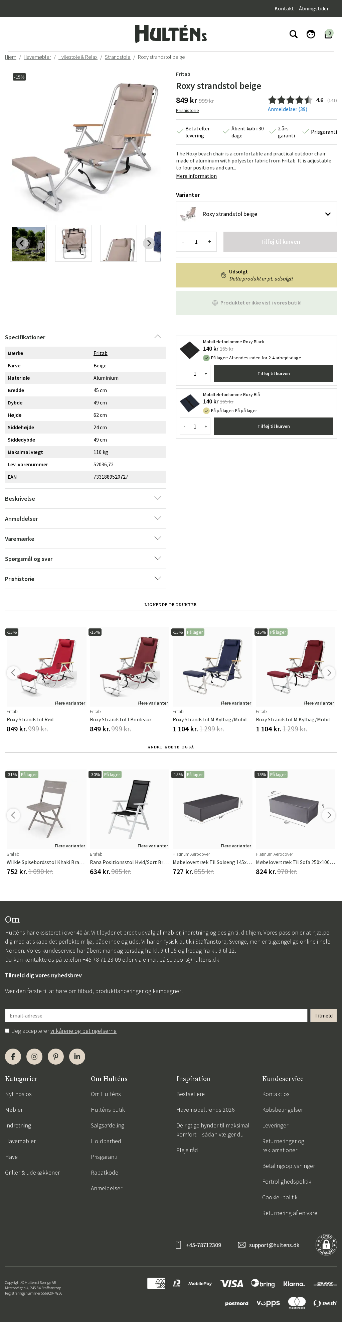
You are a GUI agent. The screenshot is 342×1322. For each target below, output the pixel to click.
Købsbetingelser (282, 1109)
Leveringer (275, 1125)
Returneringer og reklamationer (283, 1145)
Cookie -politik (280, 1197)
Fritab (183, 74)
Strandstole (118, 56)
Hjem (10, 56)
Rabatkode (104, 1172)
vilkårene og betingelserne (83, 1031)
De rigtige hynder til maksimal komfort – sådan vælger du (212, 1129)
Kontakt (284, 8)
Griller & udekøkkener (32, 1172)
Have (11, 1157)
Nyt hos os (18, 1094)
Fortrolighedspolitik (286, 1181)
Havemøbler (37, 56)
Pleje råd (187, 1150)
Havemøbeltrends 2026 (205, 1109)
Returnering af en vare (289, 1213)
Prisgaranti (104, 1157)
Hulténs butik (108, 1109)
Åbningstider (314, 8)
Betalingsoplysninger (288, 1166)
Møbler (14, 1109)
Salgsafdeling (107, 1125)
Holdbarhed (106, 1141)
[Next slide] (149, 243)
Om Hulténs (106, 1094)
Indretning (18, 1125)
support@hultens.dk (193, 959)
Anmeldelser (106, 1188)
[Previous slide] (22, 243)
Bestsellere (190, 1094)
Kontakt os (276, 1094)
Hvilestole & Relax (78, 56)
